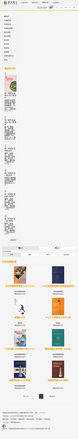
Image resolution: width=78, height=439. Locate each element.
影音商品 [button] (66, 254)
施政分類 (35, 2)
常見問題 (13, 419)
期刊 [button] (48, 254)
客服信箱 (47, 419)
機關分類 (45, 2)
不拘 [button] (11, 254)
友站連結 (56, 2)
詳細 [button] (58, 248)
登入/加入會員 (42, 7)
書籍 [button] (29, 254)
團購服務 (21, 419)
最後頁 (52, 396)
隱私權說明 (30, 419)
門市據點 (39, 419)
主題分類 (24, 2)
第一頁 (26, 396)
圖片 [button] (21, 248)
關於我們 (5, 419)
